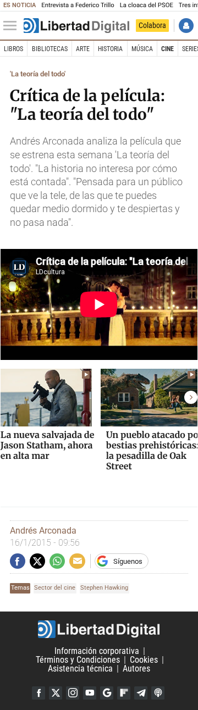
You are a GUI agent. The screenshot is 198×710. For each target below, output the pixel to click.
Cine (167, 49)
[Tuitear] (37, 561)
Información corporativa (96, 651)
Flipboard (123, 693)
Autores (136, 668)
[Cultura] (76, 26)
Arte (83, 49)
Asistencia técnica (80, 668)
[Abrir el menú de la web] (12, 26)
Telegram (140, 693)
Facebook (38, 693)
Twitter (55, 693)
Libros (13, 49)
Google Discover (106, 693)
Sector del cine (54, 587)
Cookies (144, 659)
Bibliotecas (50, 49)
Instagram (72, 693)
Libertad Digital (99, 629)
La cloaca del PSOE (146, 5)
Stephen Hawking (104, 587)
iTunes (157, 693)
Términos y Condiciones (78, 659)
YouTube (89, 693)
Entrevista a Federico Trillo (77, 5)
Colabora (152, 25)
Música (142, 49)
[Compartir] (17, 561)
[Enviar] (57, 561)
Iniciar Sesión (186, 25)
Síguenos (127, 561)
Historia (110, 49)
